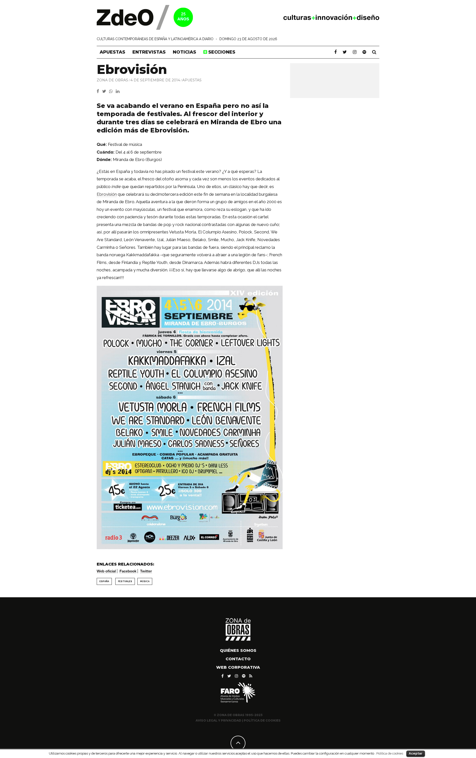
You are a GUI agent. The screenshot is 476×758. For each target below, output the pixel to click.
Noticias (184, 52)
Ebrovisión (107, 194)
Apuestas (112, 52)
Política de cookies (389, 753)
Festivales (125, 581)
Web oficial (106, 571)
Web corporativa (238, 667)
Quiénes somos (238, 650)
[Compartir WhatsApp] (112, 91)
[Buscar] (374, 52)
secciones (221, 52)
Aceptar (415, 753)
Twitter (146, 571)
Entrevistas (149, 52)
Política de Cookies (262, 720)
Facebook (127, 571)
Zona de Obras (112, 80)
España (104, 581)
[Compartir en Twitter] (105, 91)
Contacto (238, 659)
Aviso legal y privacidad (218, 720)
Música (144, 581)
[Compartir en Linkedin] (118, 91)
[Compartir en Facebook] (99, 91)
